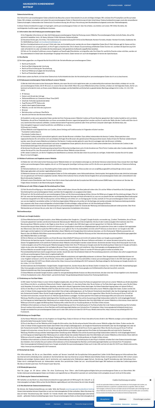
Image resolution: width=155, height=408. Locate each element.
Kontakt (127, 5)
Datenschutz (126, 404)
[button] (150, 380)
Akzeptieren (104, 399)
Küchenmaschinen (115, 5)
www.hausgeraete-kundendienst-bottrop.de (81, 389)
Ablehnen (122, 399)
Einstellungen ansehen (142, 399)
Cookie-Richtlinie (116, 404)
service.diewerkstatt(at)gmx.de (50, 42)
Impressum (134, 404)
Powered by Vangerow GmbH (84, 404)
